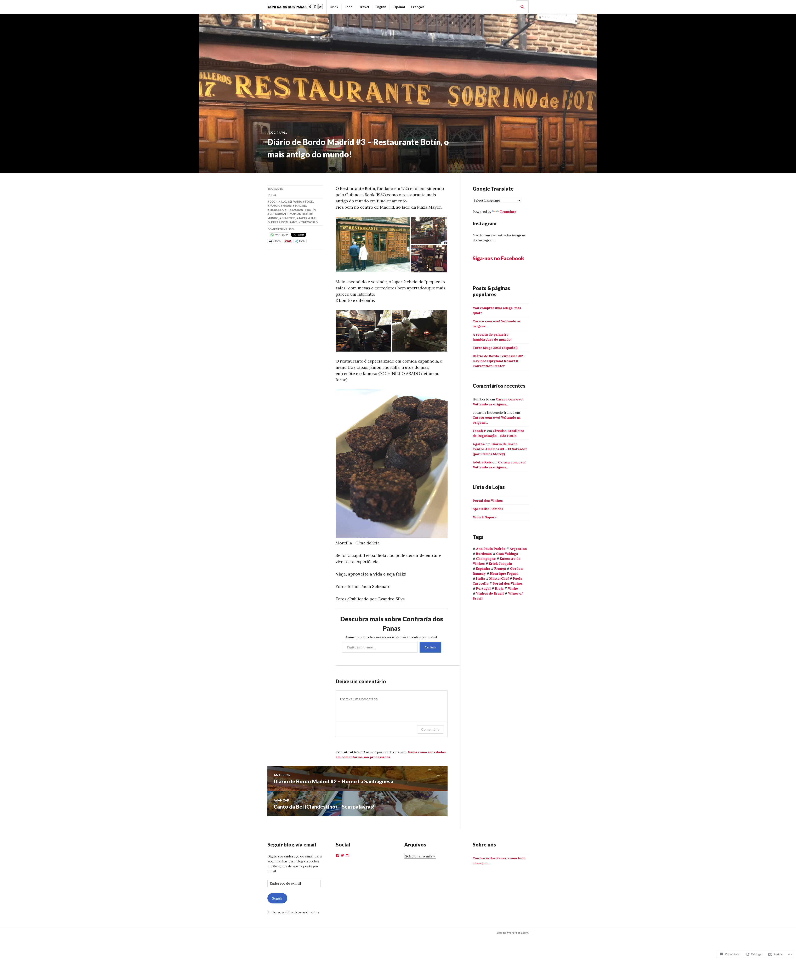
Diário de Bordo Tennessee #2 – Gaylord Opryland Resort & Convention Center (499, 361)
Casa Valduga (507, 553)
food (309, 201)
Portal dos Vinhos (488, 500)
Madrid (300, 205)
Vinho (513, 588)
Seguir (277, 898)
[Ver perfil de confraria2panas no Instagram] (347, 855)
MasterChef (499, 578)
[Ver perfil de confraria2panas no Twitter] (342, 855)
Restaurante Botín (301, 210)
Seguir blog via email (291, 844)
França (500, 568)
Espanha (295, 201)
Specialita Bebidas (488, 509)
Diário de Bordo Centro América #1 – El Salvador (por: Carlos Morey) (500, 449)
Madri (287, 205)
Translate (508, 211)
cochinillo (277, 201)
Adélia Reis (482, 462)
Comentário (430, 729)
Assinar (430, 647)
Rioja (499, 588)
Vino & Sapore (484, 517)
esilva (271, 195)
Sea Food (288, 218)
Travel (364, 7)
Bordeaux (484, 553)
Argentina (518, 548)
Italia (480, 578)
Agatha (479, 444)
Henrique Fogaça (504, 573)
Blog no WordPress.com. (512, 932)
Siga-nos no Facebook (498, 258)
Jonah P (479, 431)
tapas (302, 218)
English (380, 7)
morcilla (276, 210)
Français (417, 7)
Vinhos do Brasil (490, 593)
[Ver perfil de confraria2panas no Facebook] (337, 855)
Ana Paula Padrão (490, 548)
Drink (334, 7)
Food (349, 7)
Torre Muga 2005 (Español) (495, 348)
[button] (373, 244)
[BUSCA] (522, 6)
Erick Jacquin (500, 563)
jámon (274, 205)
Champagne (486, 558)
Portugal (483, 588)
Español (399, 7)
